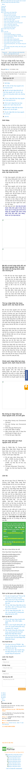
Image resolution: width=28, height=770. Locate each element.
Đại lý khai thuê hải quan (10, 27)
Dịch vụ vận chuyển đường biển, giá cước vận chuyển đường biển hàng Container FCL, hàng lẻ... (15, 626)
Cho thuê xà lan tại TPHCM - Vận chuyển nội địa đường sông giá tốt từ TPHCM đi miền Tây (15, 646)
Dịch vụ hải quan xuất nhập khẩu (9, 12)
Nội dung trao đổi (7, 677)
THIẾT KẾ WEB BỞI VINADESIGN (14, 768)
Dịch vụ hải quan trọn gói (10, 13)
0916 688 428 (5, 724)
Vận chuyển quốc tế (9, 37)
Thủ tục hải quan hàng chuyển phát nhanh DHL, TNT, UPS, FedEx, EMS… (15, 621)
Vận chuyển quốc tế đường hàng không (13, 40)
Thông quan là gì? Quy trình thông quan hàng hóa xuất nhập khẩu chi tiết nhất (14, 601)
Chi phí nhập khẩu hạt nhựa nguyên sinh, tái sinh (13, 113)
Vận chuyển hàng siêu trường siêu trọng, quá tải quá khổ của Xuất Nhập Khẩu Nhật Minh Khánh (14, 632)
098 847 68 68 (12, 722)
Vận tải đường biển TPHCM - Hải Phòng (13, 36)
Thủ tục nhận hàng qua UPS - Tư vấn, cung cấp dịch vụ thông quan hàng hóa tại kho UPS (14, 612)
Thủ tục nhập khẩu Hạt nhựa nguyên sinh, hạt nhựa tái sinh (14, 99)
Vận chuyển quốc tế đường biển (11, 39)
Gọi (26, 388)
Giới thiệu (6, 83)
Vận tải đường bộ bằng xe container (12, 34)
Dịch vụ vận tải (4, 31)
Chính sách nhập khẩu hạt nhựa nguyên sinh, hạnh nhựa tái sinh (12, 104)
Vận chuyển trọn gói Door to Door (12, 42)
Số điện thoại (6, 665)
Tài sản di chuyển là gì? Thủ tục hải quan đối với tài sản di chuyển (15, 597)
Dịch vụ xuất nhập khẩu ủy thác (11, 25)
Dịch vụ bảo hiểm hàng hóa (10, 24)
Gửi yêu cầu (22, 689)
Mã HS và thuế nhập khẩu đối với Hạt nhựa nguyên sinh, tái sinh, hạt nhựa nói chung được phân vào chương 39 (14, 93)
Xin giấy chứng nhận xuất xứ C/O (12, 18)
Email (4, 671)
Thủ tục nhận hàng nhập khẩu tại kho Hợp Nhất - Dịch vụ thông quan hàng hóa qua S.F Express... (15, 607)
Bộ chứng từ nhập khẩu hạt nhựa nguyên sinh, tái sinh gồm (13, 108)
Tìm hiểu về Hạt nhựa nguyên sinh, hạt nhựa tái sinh (13, 86)
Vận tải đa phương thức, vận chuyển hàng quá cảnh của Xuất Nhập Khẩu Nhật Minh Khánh (15, 637)
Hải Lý (7, 69)
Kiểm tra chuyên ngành (9, 19)
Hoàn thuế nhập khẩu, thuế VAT (11, 21)
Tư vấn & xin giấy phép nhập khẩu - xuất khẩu (15, 16)
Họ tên (4, 659)
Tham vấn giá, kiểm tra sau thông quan (13, 22)
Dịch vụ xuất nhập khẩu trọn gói (11, 54)
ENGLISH (3, 9)
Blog (2, 30)
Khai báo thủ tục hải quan (10, 15)
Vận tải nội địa (7, 33)
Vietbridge (3, 10)
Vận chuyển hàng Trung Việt (8, 28)
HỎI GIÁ (3, 7)
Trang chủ (3, 6)
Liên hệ (3, 49)
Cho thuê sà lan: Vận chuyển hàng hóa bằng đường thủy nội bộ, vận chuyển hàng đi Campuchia (14, 651)
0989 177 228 (20, 722)
